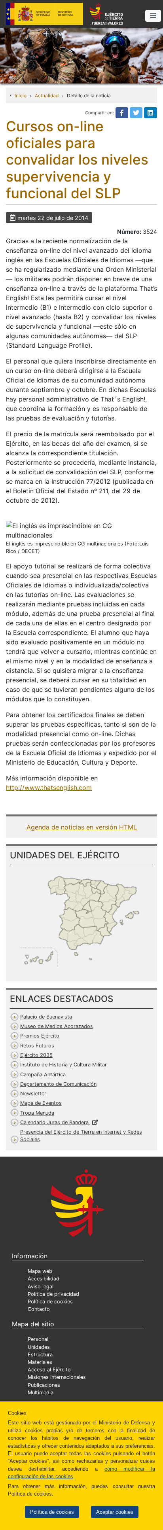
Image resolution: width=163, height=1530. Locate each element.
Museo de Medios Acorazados (56, 1026)
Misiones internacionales (57, 1377)
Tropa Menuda (37, 1113)
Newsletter (33, 1093)
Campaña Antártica (43, 1074)
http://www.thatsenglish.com (49, 788)
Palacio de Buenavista (46, 1017)
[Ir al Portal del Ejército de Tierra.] (81, 55)
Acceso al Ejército (49, 1370)
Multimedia (40, 1393)
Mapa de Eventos (41, 1103)
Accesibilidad (43, 1279)
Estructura (40, 1355)
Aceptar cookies (114, 1512)
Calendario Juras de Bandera (55, 1122)
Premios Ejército (39, 1036)
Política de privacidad (53, 1294)
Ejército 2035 (36, 1055)
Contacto (39, 1309)
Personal (38, 1339)
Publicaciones (44, 1385)
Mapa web (40, 1271)
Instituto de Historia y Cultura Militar (63, 1065)
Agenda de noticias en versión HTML (82, 827)
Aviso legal (40, 1287)
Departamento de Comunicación (58, 1084)
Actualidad (47, 95)
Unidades (39, 1347)
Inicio (21, 95)
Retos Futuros (37, 1046)
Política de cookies (52, 1512)
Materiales (40, 1362)
